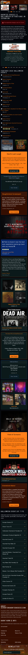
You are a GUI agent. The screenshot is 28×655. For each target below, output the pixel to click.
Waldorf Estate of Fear (8, 83)
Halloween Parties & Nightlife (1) (11, 535)
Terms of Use (18, 633)
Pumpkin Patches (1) (8, 590)
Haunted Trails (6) (7, 558)
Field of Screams (7, 79)
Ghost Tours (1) (6, 526)
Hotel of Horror (6, 118)
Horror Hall (5, 92)
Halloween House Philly (8, 127)
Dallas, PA (14, 229)
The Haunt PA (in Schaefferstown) (11, 75)
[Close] (26, 646)
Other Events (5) (7, 581)
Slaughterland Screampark (9, 131)
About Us (17, 630)
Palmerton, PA (14, 421)
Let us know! (4, 626)
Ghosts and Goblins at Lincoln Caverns (12, 114)
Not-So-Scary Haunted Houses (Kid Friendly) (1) (12, 576)
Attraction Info (14, 171)
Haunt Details (14, 212)
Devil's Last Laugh (7, 100)
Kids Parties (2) (6, 567)
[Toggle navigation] (25, 2)
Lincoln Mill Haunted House (14, 51)
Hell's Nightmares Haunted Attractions (12, 123)
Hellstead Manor (7, 135)
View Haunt (14, 356)
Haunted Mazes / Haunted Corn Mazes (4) (11, 553)
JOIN (22, 652)
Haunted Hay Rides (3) (8, 543)
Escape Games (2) (7, 522)
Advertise (3, 642)
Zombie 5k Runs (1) (8, 598)
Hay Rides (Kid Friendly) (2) (10, 562)
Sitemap (3, 633)
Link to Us (3, 635)
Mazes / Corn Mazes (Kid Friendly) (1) (13, 571)
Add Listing (18, 642)
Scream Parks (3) (7, 594)
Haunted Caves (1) (7, 539)
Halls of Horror (6, 104)
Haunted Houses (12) (8, 548)
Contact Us (4, 630)
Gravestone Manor (7, 87)
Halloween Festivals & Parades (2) (12, 531)
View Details (14, 187)
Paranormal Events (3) (8, 585)
